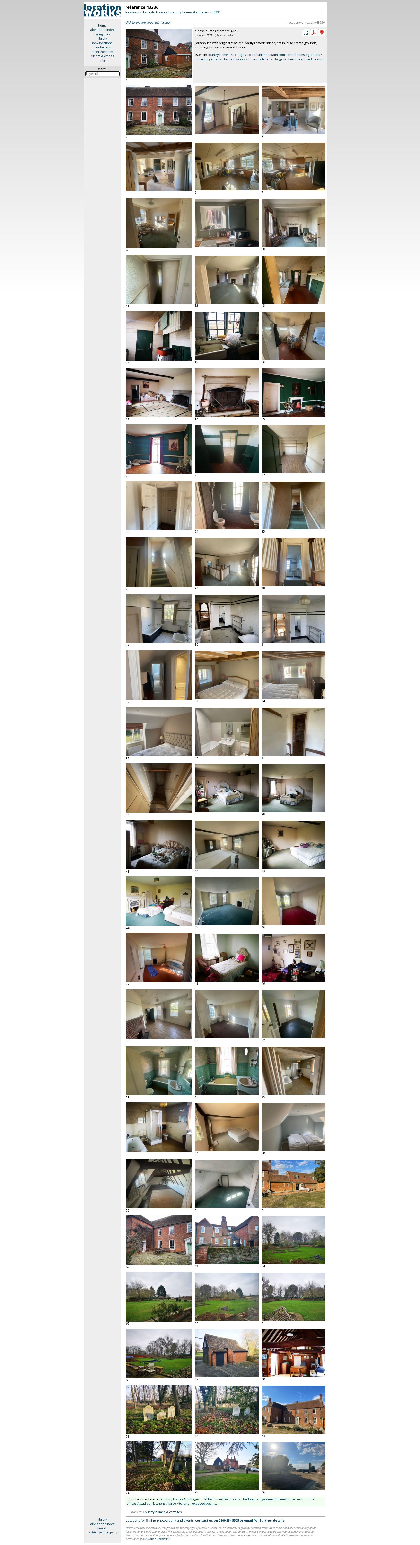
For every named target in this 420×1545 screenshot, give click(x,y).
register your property (102, 1532)
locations (132, 12)
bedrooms (297, 55)
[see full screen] (305, 32)
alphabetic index (102, 29)
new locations (102, 43)
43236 (216, 12)
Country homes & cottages (162, 1512)
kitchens (266, 59)
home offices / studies (240, 59)
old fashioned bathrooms (268, 55)
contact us (102, 47)
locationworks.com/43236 (306, 22)
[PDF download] (313, 35)
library (102, 38)
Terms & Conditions (158, 1539)
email (248, 1520)
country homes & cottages (189, 12)
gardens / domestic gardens (282, 1499)
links (102, 60)
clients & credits (102, 56)
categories (102, 34)
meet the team (102, 51)
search (102, 1528)
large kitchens (285, 59)
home (102, 25)
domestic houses (154, 12)
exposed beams (311, 59)
